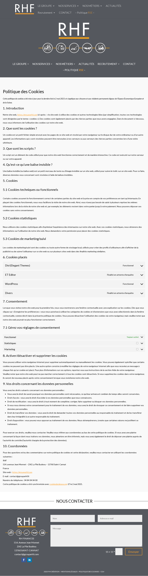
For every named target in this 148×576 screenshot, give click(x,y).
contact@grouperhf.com (26, 554)
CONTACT (65, 13)
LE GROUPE (45, 6)
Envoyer (133, 551)
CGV (102, 571)
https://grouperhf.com (27, 114)
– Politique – (84, 13)
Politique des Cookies (89, 571)
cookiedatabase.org (58, 484)
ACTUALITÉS (113, 6)
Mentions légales (69, 571)
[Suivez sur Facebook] (23, 560)
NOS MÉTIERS (91, 6)
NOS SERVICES (67, 6)
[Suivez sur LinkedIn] (29, 560)
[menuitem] (21, 64)
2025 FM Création (51, 571)
